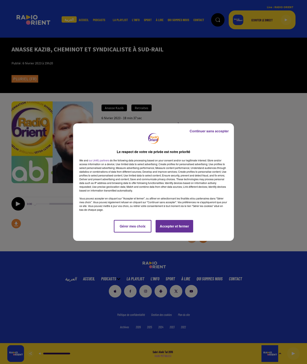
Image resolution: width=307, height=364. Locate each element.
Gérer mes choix (133, 226)
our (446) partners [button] (99, 160)
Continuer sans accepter (209, 131)
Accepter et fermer (174, 226)
